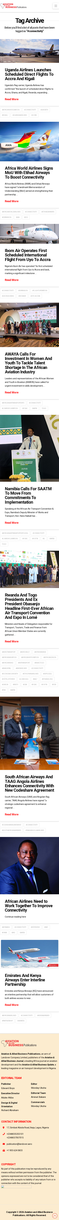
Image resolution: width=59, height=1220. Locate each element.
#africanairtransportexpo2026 (15, 533)
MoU (26, 217)
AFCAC (25, 408)
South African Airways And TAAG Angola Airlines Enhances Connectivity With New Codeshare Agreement (29, 783)
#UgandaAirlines (20, 115)
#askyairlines (21, 668)
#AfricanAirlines (9, 1015)
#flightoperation (39, 290)
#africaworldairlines (11, 212)
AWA (18, 217)
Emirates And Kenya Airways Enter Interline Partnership (25, 980)
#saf (46, 927)
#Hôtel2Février (8, 679)
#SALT (35, 679)
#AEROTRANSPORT (8, 652)
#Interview (35, 927)
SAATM (34, 408)
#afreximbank (40, 652)
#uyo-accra (35, 296)
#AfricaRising (7, 663)
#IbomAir (22, 296)
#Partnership (7, 1021)
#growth (44, 110)
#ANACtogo (39, 663)
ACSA (25, 684)
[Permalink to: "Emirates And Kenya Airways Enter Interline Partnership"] (29, 954)
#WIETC (15, 684)
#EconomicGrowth (10, 674)
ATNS (4, 690)
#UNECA (5, 684)
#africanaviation (9, 657)
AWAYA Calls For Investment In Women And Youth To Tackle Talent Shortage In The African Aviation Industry (28, 363)
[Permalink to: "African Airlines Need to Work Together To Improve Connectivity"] (29, 865)
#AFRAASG (6, 927)
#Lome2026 (23, 679)
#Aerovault (25, 652)
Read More (11, 99)
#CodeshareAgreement (11, 825)
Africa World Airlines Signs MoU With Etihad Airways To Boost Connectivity (29, 173)
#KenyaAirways (43, 1015)
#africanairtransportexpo (13, 403)
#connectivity (30, 110)
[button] (55, 6)
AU (44, 538)
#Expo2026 (47, 674)
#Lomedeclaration (10, 408)
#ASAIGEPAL (6, 668)
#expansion (6, 217)
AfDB (54, 684)
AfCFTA (35, 538)
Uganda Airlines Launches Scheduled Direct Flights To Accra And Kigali (29, 74)
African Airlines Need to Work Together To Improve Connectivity (28, 906)
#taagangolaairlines (35, 830)
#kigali (5, 115)
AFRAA (4, 932)
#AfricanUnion (49, 657)
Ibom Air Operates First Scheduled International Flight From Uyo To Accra (27, 255)
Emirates (20, 1021)
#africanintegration (11, 110)
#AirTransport (24, 663)
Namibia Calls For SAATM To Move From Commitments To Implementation (28, 495)
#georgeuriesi (8, 296)
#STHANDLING (47, 679)
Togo (44, 408)
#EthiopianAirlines (30, 674)
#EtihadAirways (47, 212)
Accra (34, 115)
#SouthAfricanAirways (11, 830)
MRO (13, 932)
